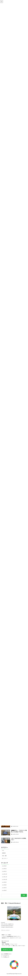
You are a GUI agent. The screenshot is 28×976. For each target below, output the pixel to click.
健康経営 (4, 853)
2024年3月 (4, 866)
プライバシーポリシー (5, 930)
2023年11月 (4, 876)
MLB (3, 850)
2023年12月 (4, 874)
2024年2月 (4, 868)
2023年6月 (4, 890)
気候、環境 (4, 855)
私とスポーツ (4, 858)
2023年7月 (4, 887)
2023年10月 (4, 879)
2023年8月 (4, 885)
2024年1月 (4, 871)
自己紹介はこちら (7, 949)
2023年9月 (4, 882)
